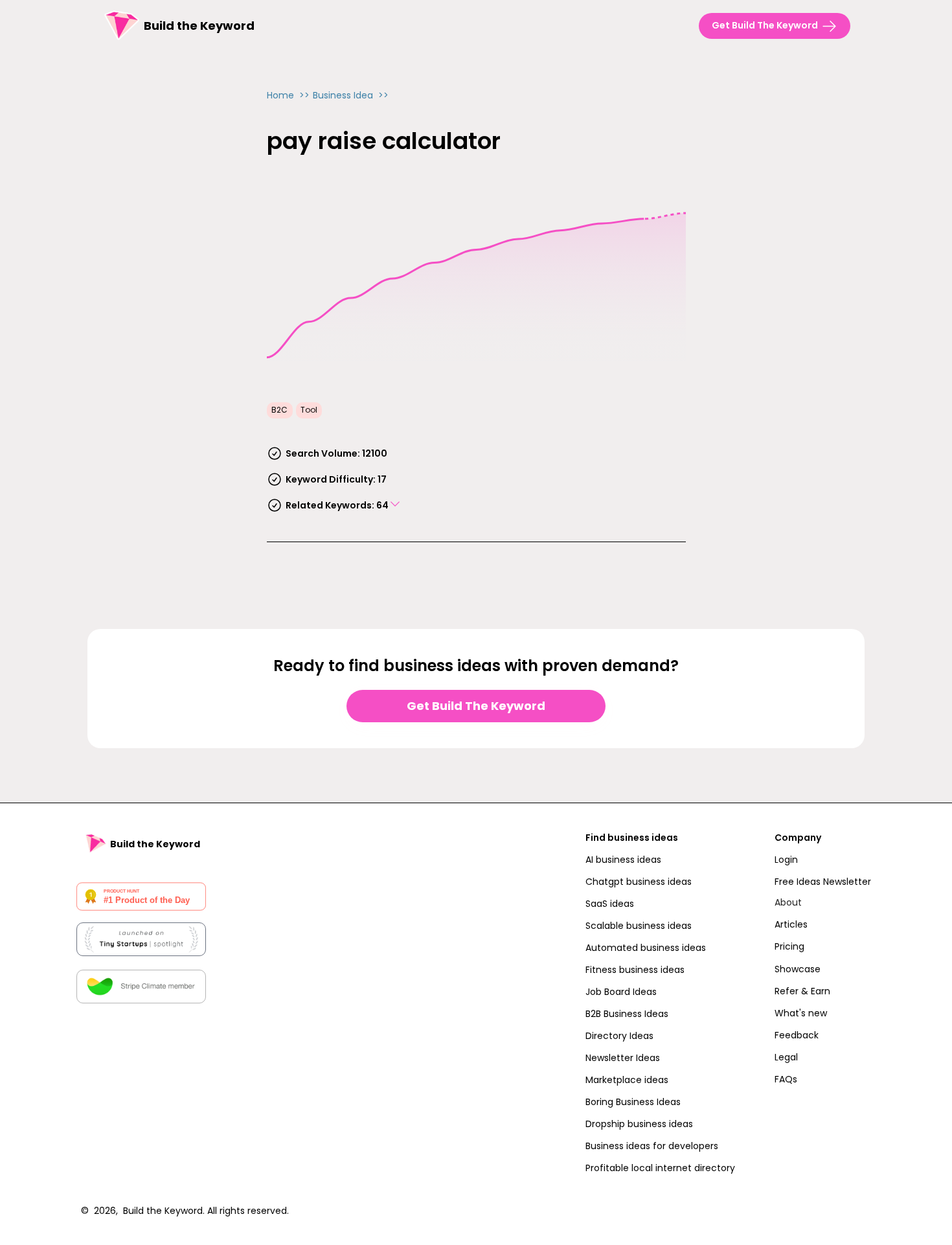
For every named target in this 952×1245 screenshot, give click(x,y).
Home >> (288, 95)
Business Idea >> (351, 95)
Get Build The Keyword (476, 706)
